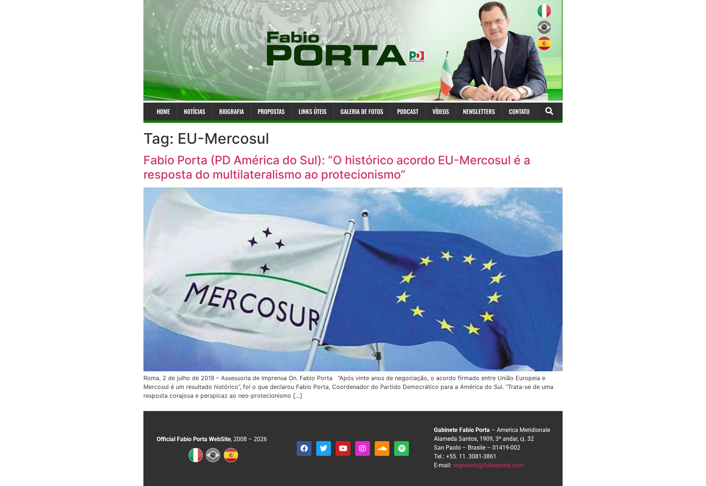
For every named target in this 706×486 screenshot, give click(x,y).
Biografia (231, 111)
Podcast (407, 111)
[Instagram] (362, 448)
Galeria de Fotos (361, 111)
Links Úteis (313, 111)
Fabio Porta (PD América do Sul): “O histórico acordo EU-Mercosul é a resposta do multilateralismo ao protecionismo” (336, 167)
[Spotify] (401, 448)
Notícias (194, 111)
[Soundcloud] (382, 448)
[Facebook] (304, 448)
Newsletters (479, 111)
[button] (549, 111)
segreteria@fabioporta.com (488, 465)
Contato (519, 111)
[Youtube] (343, 448)
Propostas (271, 111)
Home (163, 111)
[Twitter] (323, 448)
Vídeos (440, 111)
